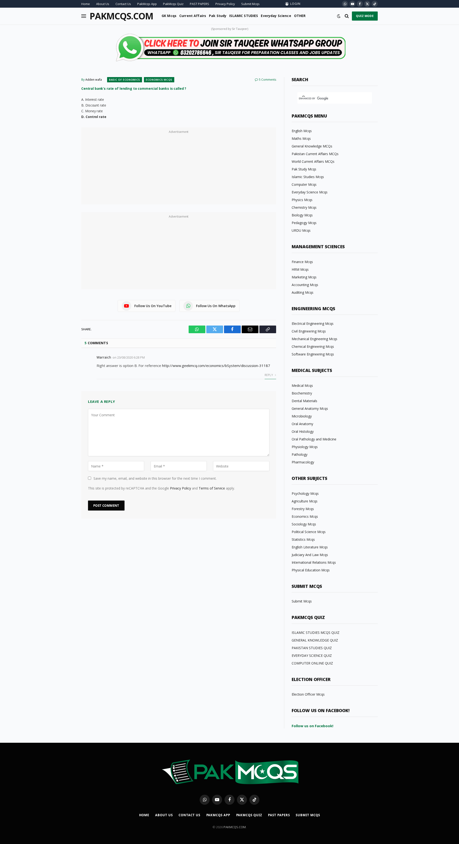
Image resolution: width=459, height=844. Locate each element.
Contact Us (123, 4)
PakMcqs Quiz (173, 4)
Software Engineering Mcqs (313, 354)
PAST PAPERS (199, 4)
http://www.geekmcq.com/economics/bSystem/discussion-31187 (216, 365)
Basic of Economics (124, 79)
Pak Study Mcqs (304, 169)
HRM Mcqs (300, 269)
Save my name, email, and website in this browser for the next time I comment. (155, 478)
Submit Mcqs (250, 4)
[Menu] (83, 16)
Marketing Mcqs (304, 277)
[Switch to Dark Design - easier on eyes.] (339, 16)
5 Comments (267, 80)
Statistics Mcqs (303, 539)
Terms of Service (212, 488)
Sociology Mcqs (304, 524)
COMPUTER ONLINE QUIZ (312, 663)
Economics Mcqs (159, 79)
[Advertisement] (178, 168)
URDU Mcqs (301, 230)
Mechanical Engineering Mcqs (314, 339)
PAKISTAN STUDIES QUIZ (312, 648)
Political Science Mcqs (309, 531)
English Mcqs (302, 131)
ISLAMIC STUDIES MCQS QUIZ (315, 632)
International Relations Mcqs (314, 562)
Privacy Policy (225, 4)
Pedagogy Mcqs (304, 222)
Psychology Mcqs (305, 493)
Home (85, 4)
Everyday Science (276, 15)
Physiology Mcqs (305, 447)
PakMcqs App (147, 4)
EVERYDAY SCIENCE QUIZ (312, 655)
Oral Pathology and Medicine (314, 439)
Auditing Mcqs (302, 292)
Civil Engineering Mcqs (309, 331)
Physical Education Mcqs (311, 570)
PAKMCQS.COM (235, 827)
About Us (102, 4)
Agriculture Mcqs (304, 501)
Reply (269, 375)
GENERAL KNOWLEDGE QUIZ (315, 640)
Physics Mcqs (302, 199)
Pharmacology (303, 462)
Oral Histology (303, 431)
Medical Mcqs (302, 385)
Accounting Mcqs (305, 284)
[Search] (347, 16)
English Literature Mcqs (310, 547)
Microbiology (302, 416)
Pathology (299, 454)
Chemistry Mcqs (304, 207)
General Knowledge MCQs (312, 146)
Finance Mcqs (302, 261)
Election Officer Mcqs (308, 694)
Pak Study (217, 15)
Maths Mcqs (301, 138)
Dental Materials (304, 401)
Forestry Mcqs (303, 508)
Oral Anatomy (302, 424)
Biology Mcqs (302, 215)
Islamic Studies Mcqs (308, 176)
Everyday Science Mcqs (310, 192)
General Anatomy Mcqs (310, 408)
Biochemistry (302, 393)
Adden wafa (93, 80)
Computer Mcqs (304, 184)
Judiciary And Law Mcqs (310, 554)
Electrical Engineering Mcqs (312, 323)
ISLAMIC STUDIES (243, 15)
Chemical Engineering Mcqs (313, 346)
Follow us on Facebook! (312, 725)
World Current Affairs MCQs (313, 161)
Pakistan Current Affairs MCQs (315, 154)
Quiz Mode (365, 16)
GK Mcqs (169, 15)
